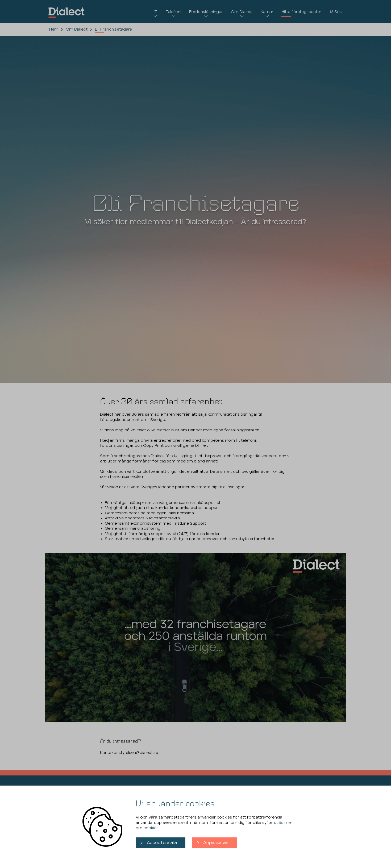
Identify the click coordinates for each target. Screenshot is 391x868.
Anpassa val (215, 843)
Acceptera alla (162, 843)
